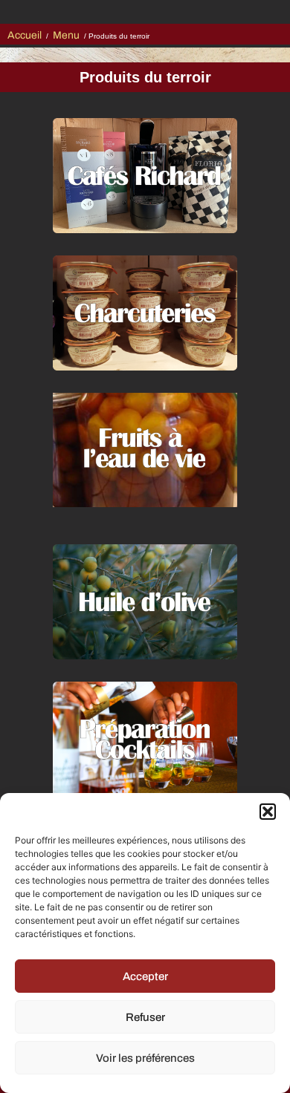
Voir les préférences (145, 1058)
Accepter (145, 976)
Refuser (145, 1017)
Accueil (24, 35)
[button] (267, 811)
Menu (66, 35)
